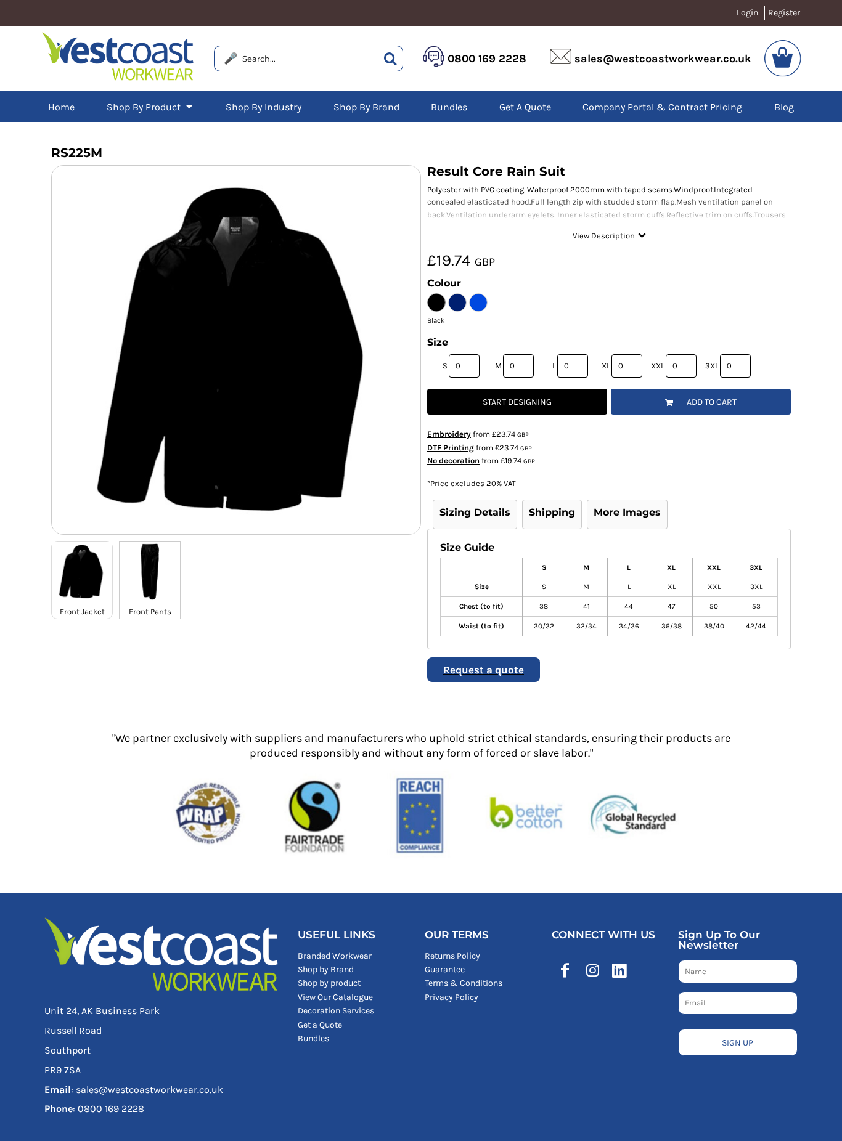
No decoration (453, 460)
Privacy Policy (451, 997)
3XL (712, 365)
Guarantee (445, 969)
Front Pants (150, 611)
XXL (657, 365)
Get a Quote (320, 1025)
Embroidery (449, 434)
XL (606, 365)
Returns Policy (452, 956)
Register (784, 12)
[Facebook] (565, 970)
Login (747, 12)
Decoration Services (336, 1010)
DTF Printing (450, 447)
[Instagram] (592, 970)
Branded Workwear (335, 956)
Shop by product (329, 983)
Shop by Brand (326, 969)
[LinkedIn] (619, 970)
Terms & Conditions (463, 983)
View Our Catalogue (335, 997)
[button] (150, 106)
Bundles (313, 1038)
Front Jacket (82, 611)
